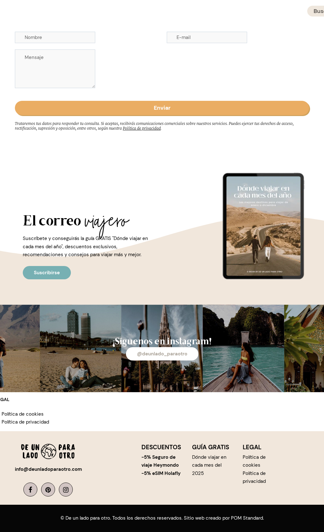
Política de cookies (23, 414)
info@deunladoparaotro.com (48, 469)
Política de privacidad (142, 128)
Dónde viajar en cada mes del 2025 (209, 465)
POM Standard (247, 518)
